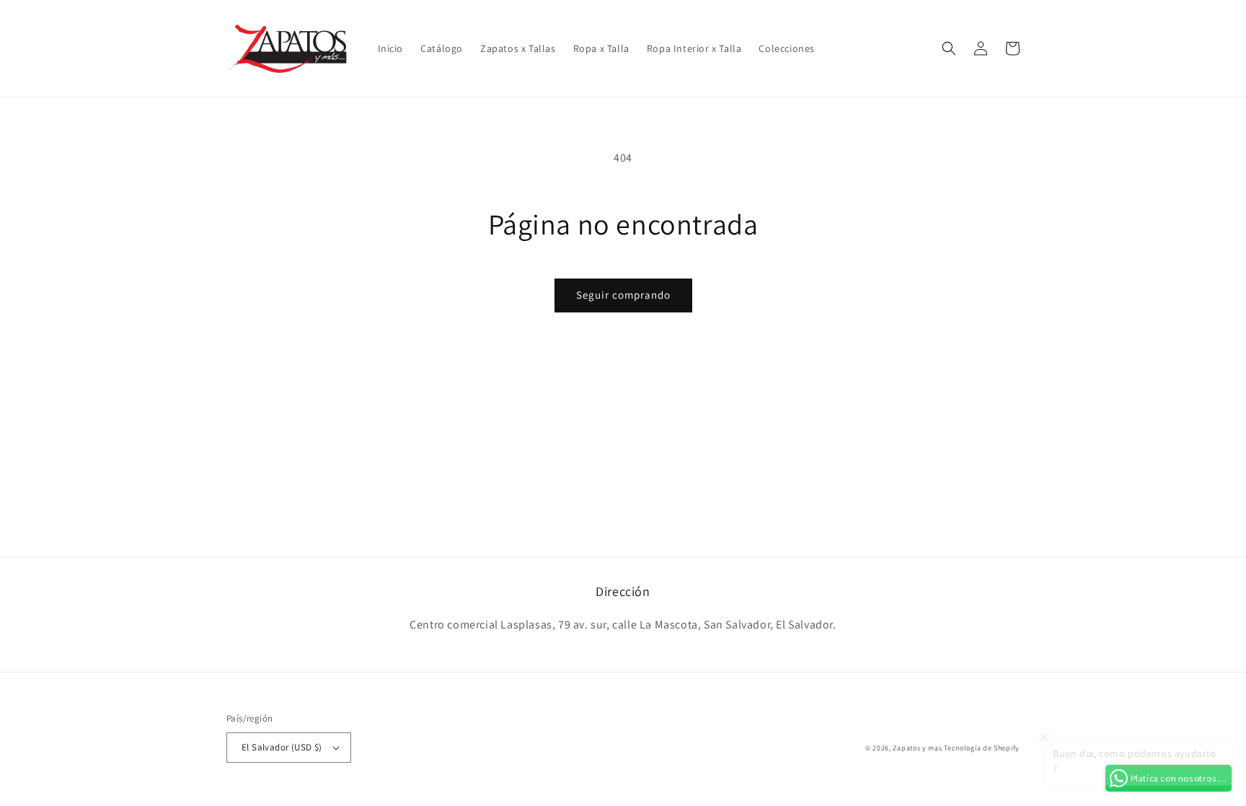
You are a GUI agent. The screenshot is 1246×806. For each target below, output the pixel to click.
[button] (949, 48)
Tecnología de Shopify (982, 748)
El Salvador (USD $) (282, 747)
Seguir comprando (623, 295)
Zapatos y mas (917, 748)
